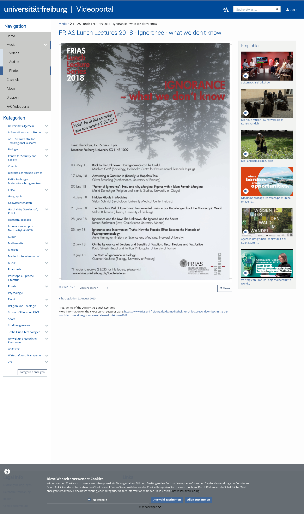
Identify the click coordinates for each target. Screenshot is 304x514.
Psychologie (15, 293)
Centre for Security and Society (22, 158)
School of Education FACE (23, 312)
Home (11, 36)
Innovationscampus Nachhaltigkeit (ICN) (20, 228)
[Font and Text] (226, 9)
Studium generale (19, 325)
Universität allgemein (21, 126)
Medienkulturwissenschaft (24, 256)
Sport (11, 319)
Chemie (12, 166)
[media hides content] (46, 45)
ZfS (10, 362)
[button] (25, 36)
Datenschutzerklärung (185, 491)
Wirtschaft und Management (25, 355)
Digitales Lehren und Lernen (25, 173)
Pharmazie (14, 269)
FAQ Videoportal (18, 107)
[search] (253, 9)
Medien (12, 45)
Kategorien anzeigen (32, 372)
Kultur (12, 237)
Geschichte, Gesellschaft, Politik (23, 211)
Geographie (15, 196)
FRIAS (11, 190)
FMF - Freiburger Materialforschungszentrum (25, 181)
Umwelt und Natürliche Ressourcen (22, 340)
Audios (14, 62)
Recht (11, 299)
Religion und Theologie (22, 306)
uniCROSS (14, 349)
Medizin (13, 250)
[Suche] (277, 9)
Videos (14, 53)
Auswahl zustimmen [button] (167, 499)
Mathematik (15, 243)
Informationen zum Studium (25, 132)
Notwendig (100, 500)
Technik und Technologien (24, 332)
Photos (14, 71)
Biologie (13, 149)
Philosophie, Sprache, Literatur (21, 278)
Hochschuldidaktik (19, 220)
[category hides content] (45, 126)
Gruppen (13, 97)
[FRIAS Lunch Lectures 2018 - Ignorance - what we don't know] (145, 161)
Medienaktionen (88, 287)
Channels (13, 80)
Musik (12, 263)
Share (226, 288)
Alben (11, 88)
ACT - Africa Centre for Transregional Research (22, 141)
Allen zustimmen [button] (198, 499)
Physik (12, 286)
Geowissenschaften (20, 203)
